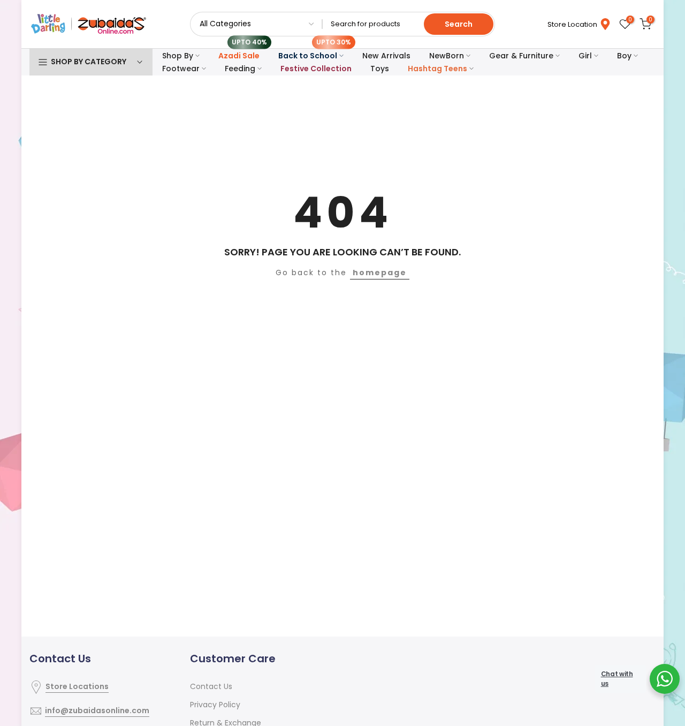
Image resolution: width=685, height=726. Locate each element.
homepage (380, 272)
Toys (379, 68)
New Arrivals (386, 55)
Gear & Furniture (521, 55)
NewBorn (446, 55)
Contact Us (211, 686)
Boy (624, 55)
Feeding (240, 68)
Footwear (181, 68)
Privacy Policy (215, 704)
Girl (585, 55)
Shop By (177, 55)
